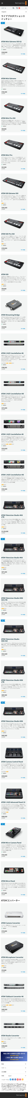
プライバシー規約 (20, 1090)
